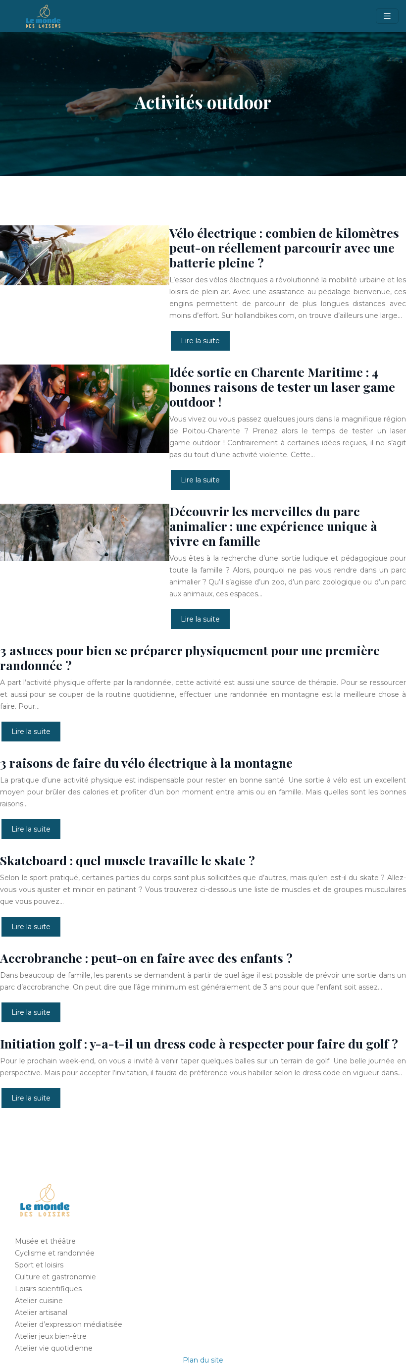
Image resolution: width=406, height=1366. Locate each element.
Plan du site (203, 1360)
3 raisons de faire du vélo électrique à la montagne (146, 762)
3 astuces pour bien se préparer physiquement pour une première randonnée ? (190, 657)
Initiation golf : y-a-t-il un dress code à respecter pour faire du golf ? (199, 1043)
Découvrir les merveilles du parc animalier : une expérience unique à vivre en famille (273, 526)
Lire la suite (200, 340)
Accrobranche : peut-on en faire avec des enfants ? (146, 957)
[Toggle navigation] (387, 16)
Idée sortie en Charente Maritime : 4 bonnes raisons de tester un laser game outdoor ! (282, 387)
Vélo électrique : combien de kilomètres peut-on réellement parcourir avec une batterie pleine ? (284, 247)
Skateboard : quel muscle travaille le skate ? (127, 860)
